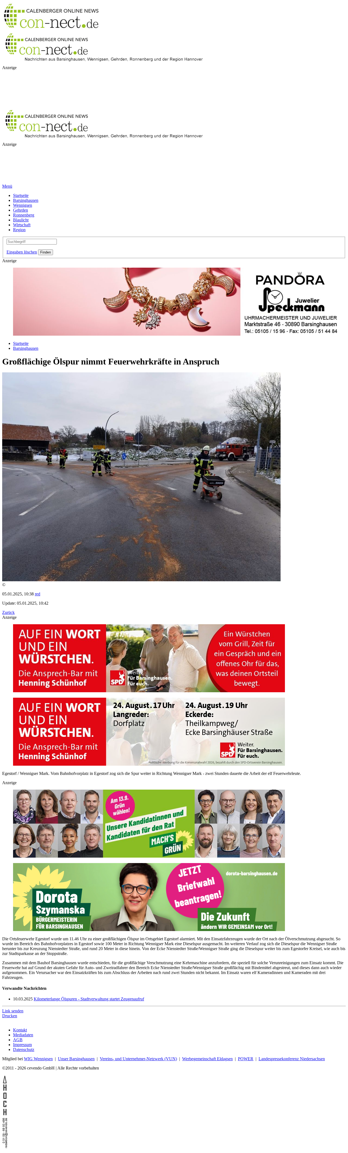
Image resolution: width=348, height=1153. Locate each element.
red (37, 594)
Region (19, 229)
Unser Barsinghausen (76, 1058)
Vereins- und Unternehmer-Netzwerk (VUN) (138, 1058)
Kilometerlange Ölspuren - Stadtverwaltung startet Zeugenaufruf (89, 999)
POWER (245, 1058)
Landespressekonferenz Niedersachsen (292, 1058)
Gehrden (20, 210)
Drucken (9, 1015)
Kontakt (20, 1030)
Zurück (8, 612)
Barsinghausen (25, 200)
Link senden (12, 1011)
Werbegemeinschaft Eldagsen (207, 1058)
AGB (18, 1039)
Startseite (21, 195)
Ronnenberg (23, 215)
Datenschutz (23, 1049)
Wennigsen (22, 205)
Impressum (22, 1044)
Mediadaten (23, 1035)
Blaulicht (21, 220)
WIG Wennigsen (38, 1058)
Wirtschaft (21, 224)
